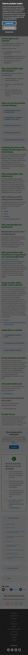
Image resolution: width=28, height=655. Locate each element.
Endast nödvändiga (9, 28)
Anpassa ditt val (9, 32)
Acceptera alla (9, 23)
